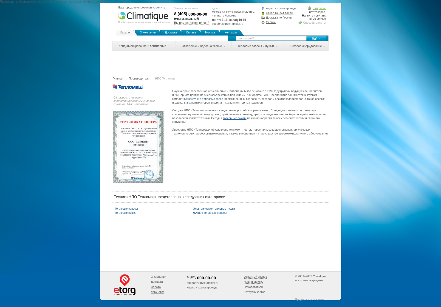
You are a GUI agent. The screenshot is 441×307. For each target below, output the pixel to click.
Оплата (191, 32)
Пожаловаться (253, 287)
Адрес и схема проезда (281, 8)
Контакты (231, 32)
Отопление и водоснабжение (202, 46)
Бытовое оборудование (305, 46)
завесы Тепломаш (234, 118)
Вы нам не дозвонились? (191, 23)
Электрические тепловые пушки (214, 208)
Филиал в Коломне (224, 15)
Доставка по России (279, 17)
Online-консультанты (279, 13)
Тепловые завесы (126, 208)
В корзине (319, 8)
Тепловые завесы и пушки (255, 46)
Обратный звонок (255, 276)
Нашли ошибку (253, 281)
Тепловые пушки (125, 212)
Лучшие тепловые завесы (210, 212)
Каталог (125, 32)
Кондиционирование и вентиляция (142, 46)
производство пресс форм (85, 1)
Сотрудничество (254, 292)
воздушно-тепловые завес (205, 99)
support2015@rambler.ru (227, 23)
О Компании (148, 32)
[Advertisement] (220, 61)
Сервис (271, 22)
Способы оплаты (314, 22)
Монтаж (210, 32)
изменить (159, 7)
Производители (139, 78)
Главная (118, 78)
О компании (158, 276)
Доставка (171, 32)
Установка (157, 292)
